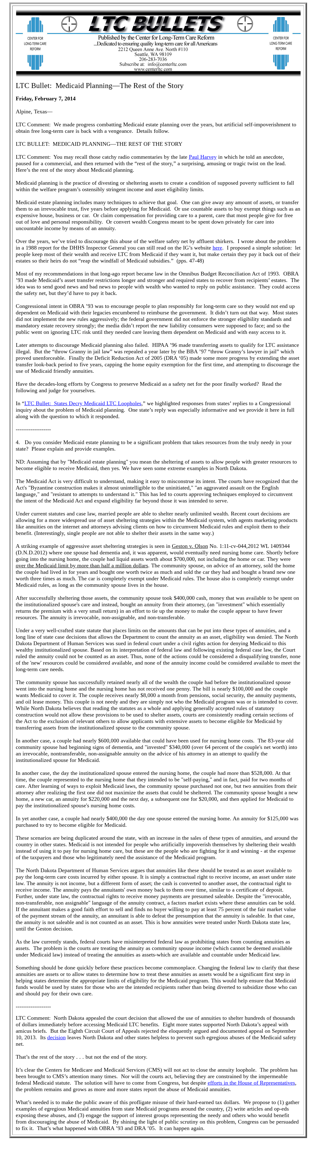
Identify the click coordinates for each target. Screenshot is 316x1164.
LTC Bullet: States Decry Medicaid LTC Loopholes (82, 403)
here (217, 248)
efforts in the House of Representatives (251, 1083)
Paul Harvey (203, 157)
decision (56, 1037)
